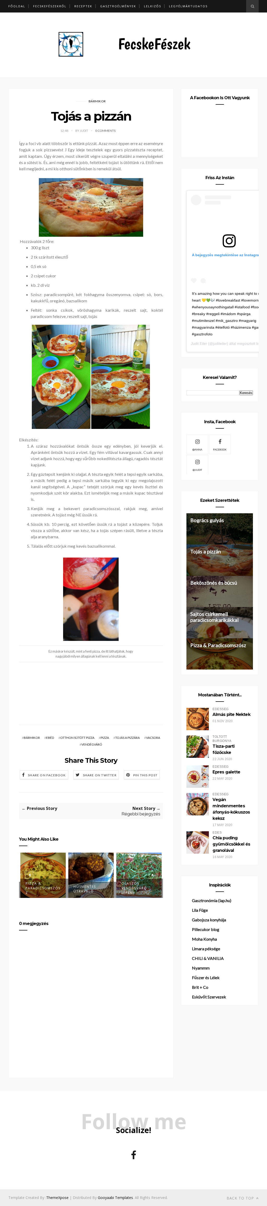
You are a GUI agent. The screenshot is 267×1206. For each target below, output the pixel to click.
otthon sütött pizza (77, 738)
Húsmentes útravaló (85, 888)
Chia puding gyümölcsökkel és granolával (231, 844)
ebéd (50, 738)
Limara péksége (206, 948)
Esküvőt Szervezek (209, 996)
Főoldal (16, 6)
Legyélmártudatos (188, 6)
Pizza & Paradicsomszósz (43, 888)
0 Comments (105, 131)
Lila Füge (200, 910)
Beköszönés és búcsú (213, 583)
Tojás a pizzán (205, 551)
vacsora (153, 738)
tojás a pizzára (127, 738)
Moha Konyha (204, 938)
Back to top (241, 1198)
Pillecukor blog (205, 929)
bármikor (97, 101)
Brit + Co (200, 987)
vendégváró (91, 744)
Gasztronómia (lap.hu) (211, 900)
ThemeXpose (57, 1197)
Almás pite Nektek (231, 714)
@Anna (197, 449)
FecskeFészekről (49, 6)
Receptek (83, 6)
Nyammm (201, 967)
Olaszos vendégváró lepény (134, 888)
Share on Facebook (47, 775)
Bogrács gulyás (207, 520)
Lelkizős (152, 6)
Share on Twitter (100, 775)
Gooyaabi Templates (115, 1197)
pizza (105, 738)
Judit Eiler (199, 343)
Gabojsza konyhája (209, 919)
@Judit (197, 469)
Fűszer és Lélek (206, 977)
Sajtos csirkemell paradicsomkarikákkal (214, 617)
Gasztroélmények (118, 6)
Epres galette (226, 772)
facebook (220, 449)
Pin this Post (145, 775)
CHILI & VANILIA (208, 958)
